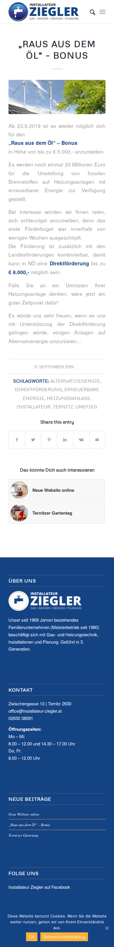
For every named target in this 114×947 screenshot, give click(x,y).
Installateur (34, 406)
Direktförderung (38, 389)
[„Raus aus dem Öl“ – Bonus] (57, 97)
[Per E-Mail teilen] (97, 439)
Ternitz (63, 406)
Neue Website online (23, 814)
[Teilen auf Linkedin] (65, 439)
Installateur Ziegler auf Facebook (39, 887)
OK (31, 936)
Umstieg (86, 406)
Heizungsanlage (68, 398)
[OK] (107, 928)
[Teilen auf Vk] (81, 439)
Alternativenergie (75, 381)
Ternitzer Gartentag (23, 835)
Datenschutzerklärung (64, 936)
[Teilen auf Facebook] (17, 439)
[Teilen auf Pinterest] (49, 439)
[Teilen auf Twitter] (33, 439)
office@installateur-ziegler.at (35, 711)
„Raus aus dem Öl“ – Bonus (29, 824)
